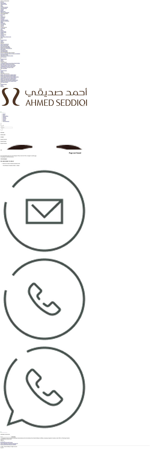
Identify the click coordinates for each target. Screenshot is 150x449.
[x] (1, 447)
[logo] (3, 432)
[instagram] (3, 447)
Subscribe (13, 436)
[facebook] (2, 447)
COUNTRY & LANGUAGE (6, 439)
